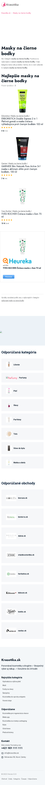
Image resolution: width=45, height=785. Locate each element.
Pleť (15, 391)
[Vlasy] (9, 405)
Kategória (17, 779)
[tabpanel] (22, 178)
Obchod (4, 779)
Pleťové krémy (8, 732)
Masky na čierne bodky (22, 13)
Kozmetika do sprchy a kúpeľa (14, 697)
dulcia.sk (22, 536)
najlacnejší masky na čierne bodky (12, 300)
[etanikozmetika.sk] (11, 555)
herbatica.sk (23, 574)
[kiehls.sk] (11, 611)
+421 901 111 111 (12, 748)
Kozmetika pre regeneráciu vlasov (15, 713)
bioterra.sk (23, 517)
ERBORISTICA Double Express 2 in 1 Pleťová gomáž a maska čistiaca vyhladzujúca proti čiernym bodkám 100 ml (22, 121)
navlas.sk (22, 631)
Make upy (6, 717)
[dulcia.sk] (11, 536)
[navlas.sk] (11, 630)
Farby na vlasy (8, 689)
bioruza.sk (22, 498)
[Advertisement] (22, 28)
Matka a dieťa (19, 463)
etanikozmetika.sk (26, 555)
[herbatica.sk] (11, 573)
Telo (15, 434)
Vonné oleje (7, 701)
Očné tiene (6, 729)
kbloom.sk (22, 593)
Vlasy (16, 405)
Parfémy (17, 420)
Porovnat (8, 277)
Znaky (10, 779)
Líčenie (17, 365)
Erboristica (5, 116)
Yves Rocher (6, 211)
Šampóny (6, 693)
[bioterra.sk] (11, 517)
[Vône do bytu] (9, 448)
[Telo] (9, 434)
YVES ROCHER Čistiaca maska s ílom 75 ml (21, 215)
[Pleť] (9, 391)
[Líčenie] (9, 364)
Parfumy (23, 378)
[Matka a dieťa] (9, 462)
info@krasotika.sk (11, 753)
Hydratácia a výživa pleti (12, 681)
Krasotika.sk (5, 13)
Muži (4, 685)
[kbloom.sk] (11, 592)
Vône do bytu (19, 448)
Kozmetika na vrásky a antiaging (15, 721)
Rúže (4, 725)
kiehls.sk (22, 612)
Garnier (4, 163)
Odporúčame (32, 779)
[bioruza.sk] (11, 498)
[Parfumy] (11, 378)
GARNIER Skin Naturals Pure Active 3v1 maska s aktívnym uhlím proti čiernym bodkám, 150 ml (20, 169)
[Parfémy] (9, 419)
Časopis (23, 779)
